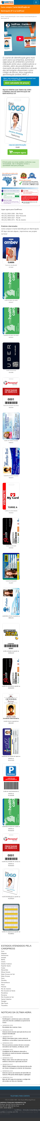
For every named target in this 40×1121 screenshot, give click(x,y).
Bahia (3, 959)
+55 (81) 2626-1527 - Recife (10, 218)
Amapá (3, 957)
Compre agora (19, 153)
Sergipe (3, 1001)
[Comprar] (17, 120)
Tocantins (4, 1005)
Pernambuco (5, 982)
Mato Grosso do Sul (8, 974)
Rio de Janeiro (6, 989)
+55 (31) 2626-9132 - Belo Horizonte (13, 216)
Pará (2, 978)
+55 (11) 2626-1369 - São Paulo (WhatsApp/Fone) (20, 1100)
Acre (2, 951)
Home (2, 16)
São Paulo (4, 1003)
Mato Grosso (5, 976)
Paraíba (4, 980)
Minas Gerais (5, 972)
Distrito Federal (6, 964)
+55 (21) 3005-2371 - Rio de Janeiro (13, 220)
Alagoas (4, 953)
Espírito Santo (6, 966)
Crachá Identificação (10, 16)
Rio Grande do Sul (7, 997)
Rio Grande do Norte (8, 991)
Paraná (3, 986)
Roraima (4, 995)
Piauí (3, 984)
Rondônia (4, 993)
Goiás (3, 968)
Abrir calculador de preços (17, 83)
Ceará (3, 961)
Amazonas (4, 955)
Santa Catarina (6, 999)
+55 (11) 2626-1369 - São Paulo (12, 213)
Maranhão (4, 970)
